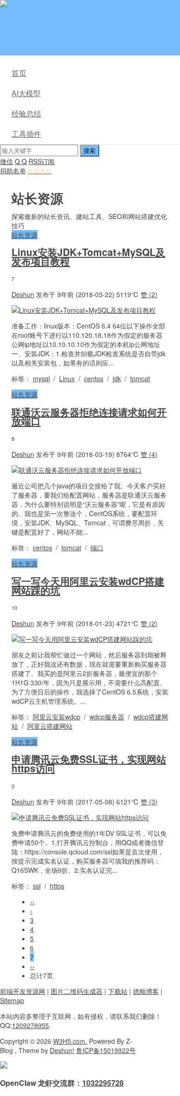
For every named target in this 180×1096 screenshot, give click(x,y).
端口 (96, 547)
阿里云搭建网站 (49, 726)
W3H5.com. (70, 1041)
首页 (19, 72)
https (57, 885)
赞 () (149, 294)
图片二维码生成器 (76, 991)
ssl (37, 885)
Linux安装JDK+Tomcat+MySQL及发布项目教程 (88, 256)
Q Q (21, 161)
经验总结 (26, 113)
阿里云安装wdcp (56, 716)
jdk (117, 378)
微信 (6, 161)
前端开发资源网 (22, 991)
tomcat (140, 378)
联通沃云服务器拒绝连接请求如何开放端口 (89, 416)
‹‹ (32, 901)
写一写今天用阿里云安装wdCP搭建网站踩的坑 (88, 585)
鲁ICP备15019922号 (106, 1050)
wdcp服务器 (107, 716)
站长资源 (24, 234)
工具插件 (26, 133)
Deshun (23, 294)
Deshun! (62, 1050)
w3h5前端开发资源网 (98, 4)
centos (93, 378)
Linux (67, 378)
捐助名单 (13, 170)
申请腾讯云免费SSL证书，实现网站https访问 (89, 763)
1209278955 (30, 1025)
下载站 (117, 991)
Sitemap (12, 1000)
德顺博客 (146, 991)
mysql (41, 378)
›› (32, 966)
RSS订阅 (41, 161)
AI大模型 (26, 93)
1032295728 (103, 1083)
